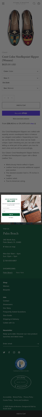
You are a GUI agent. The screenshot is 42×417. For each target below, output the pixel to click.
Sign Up (11, 214)
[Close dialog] (40, 196)
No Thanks (11, 217)
